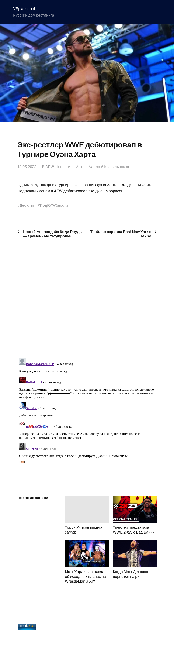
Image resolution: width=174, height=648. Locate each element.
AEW (49, 167)
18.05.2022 (26, 167)
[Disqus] (87, 296)
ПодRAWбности (54, 205)
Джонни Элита (140, 185)
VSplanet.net (24, 9)
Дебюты (27, 205)
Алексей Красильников (108, 167)
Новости (62, 167)
